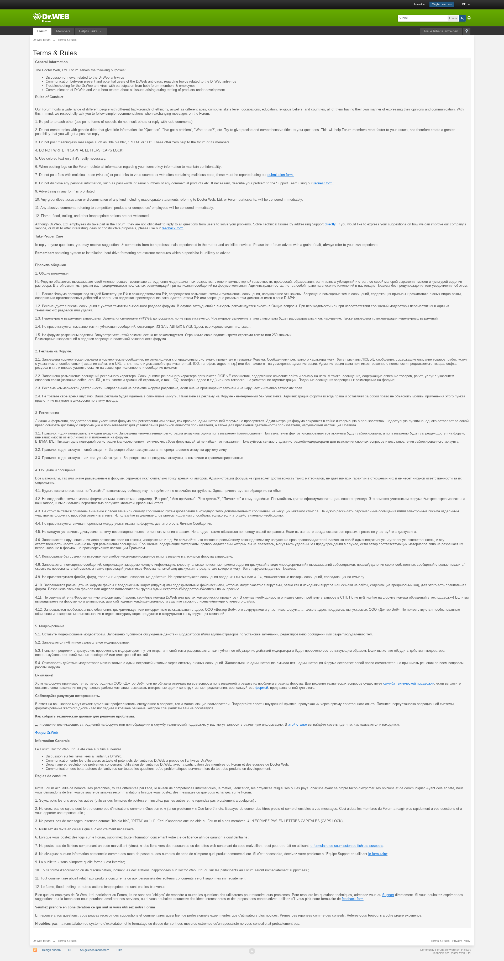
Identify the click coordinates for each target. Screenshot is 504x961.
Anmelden (420, 4)
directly (330, 224)
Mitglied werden (442, 4)
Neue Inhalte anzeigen (441, 31)
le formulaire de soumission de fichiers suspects (346, 846)
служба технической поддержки (408, 683)
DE (464, 4)
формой (261, 688)
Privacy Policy (461, 940)
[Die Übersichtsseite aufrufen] (51, 17)
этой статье (297, 724)
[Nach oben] (252, 951)
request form (323, 183)
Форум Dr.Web (46, 733)
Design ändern (51, 950)
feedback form (172, 228)
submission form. (280, 175)
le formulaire (377, 854)
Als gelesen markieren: (94, 950)
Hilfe (119, 950)
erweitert (469, 18)
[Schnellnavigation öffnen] (466, 31)
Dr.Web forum (41, 940)
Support (388, 895)
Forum (42, 31)
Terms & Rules (440, 940)
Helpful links (89, 31)
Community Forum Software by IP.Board (445, 949)
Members (63, 31)
